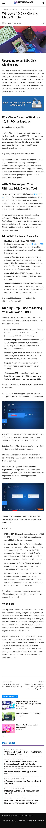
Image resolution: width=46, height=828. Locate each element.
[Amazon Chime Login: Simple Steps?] (8, 716)
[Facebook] (11, 672)
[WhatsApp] (26, 672)
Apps (8, 9)
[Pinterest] (21, 672)
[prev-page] (3, 736)
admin (9, 23)
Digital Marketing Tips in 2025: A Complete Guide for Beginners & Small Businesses (29, 704)
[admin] (3, 23)
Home (4, 9)
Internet (6, 768)
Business (6, 749)
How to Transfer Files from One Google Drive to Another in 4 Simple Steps (34, 686)
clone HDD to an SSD (34, 244)
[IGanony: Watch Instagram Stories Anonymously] (8, 728)
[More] (31, 672)
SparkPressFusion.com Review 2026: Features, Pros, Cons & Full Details (20, 762)
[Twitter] (16, 672)
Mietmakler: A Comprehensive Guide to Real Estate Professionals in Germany (21, 801)
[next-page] (7, 736)
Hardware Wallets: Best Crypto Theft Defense (20, 772)
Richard (12, 769)
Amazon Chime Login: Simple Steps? (29, 713)
